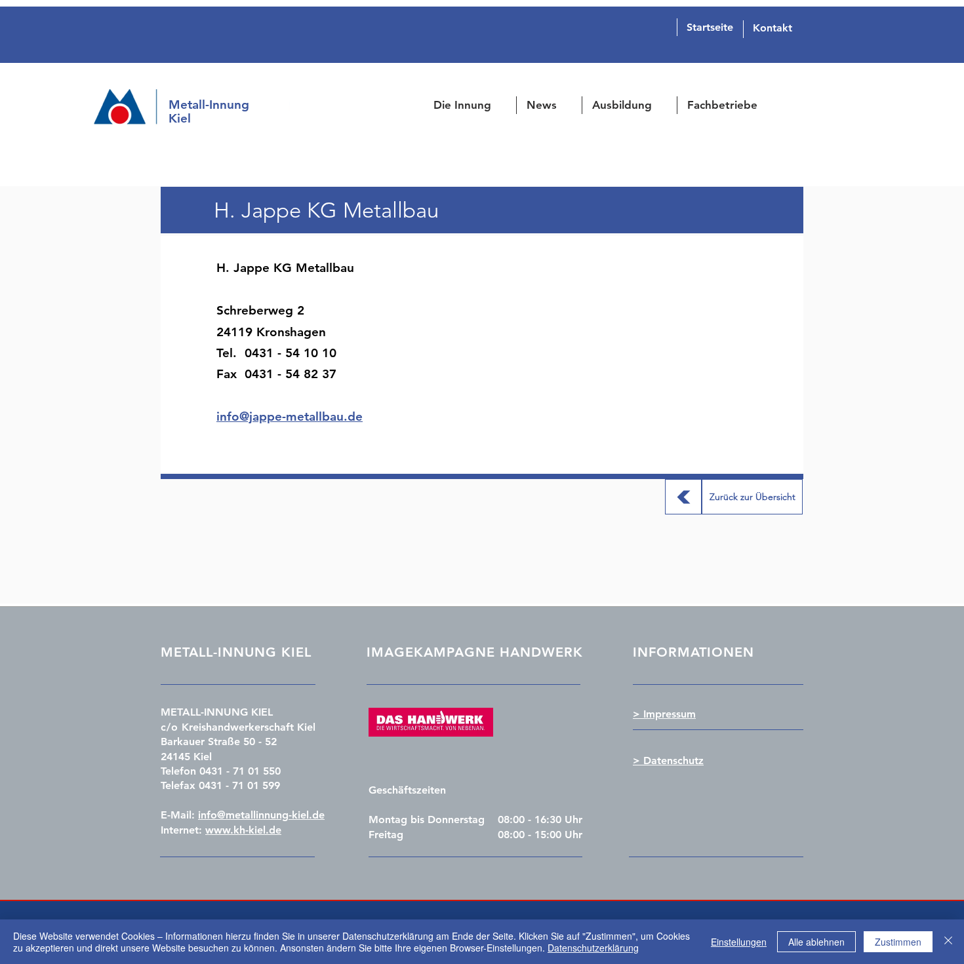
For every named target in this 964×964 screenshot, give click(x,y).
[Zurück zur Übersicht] (683, 496)
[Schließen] (948, 942)
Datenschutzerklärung (593, 947)
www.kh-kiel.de (243, 830)
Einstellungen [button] (739, 941)
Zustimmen (898, 941)
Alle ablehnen (816, 941)
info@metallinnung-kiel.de (261, 815)
